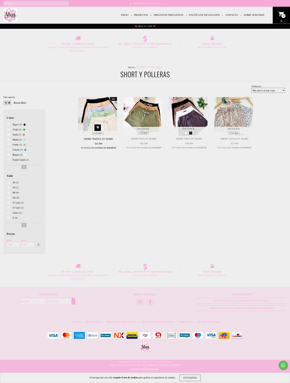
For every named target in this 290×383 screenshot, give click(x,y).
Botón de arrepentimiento (170, 365)
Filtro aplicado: (9, 97)
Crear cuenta (139, 3)
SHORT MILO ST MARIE (189, 138)
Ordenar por (256, 86)
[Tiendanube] (145, 370)
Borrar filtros (20, 102)
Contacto (231, 15)
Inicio (124, 15)
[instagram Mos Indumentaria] (140, 302)
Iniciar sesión (154, 3)
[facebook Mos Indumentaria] (150, 302)
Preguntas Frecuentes (168, 15)
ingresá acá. (154, 365)
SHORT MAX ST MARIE (144, 138)
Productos (140, 15)
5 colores (97, 133)
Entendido (190, 377)
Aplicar (38, 244)
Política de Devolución (204, 15)
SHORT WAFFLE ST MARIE (98, 138)
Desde (9, 240)
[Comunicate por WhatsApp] (283, 365)
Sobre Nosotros (253, 15)
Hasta (23, 240)
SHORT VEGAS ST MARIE (235, 138)
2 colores (143, 133)
